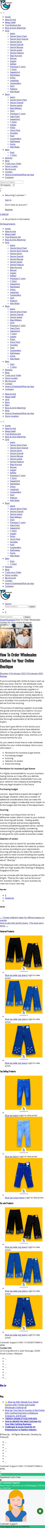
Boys (7, 94)
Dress (13, 77)
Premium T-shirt (18, 66)
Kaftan (13, 64)
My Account (10, 169)
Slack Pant (15, 116)
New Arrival (10, 19)
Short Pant (15, 130)
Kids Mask (15, 91)
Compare (9, 177)
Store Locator (11, 166)
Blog (7, 160)
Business (10, 619)
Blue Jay (3, 1385)
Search (8, 603)
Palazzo (13, 88)
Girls (7, 30)
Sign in (8, 200)
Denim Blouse (16, 47)
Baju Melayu (16, 108)
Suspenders (15, 83)
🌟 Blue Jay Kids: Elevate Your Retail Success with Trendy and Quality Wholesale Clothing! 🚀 (21, 1405)
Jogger (13, 61)
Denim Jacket (16, 50)
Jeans (12, 33)
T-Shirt (13, 69)
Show (40, 1511)
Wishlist (8, 158)
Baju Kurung (16, 55)
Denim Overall (16, 44)
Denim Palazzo (17, 52)
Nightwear (15, 75)
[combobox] (11, 182)
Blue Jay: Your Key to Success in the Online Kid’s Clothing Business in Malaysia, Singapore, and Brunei (24, 1413)
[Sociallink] (5, 1358)
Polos (12, 127)
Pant (12, 135)
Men (7, 149)
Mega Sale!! (10, 22)
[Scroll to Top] (0, 1471)
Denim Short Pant (18, 36)
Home (8, 16)
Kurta (12, 144)
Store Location (12, 416)
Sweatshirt (15, 72)
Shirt (12, 111)
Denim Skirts (16, 41)
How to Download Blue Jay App (19, 174)
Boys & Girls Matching (15, 28)
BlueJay (3, 676)
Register (9, 209)
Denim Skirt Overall (19, 39)
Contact (8, 171)
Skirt (12, 86)
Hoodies (14, 133)
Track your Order (13, 163)
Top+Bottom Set (13, 25)
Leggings (14, 80)
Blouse (13, 58)
